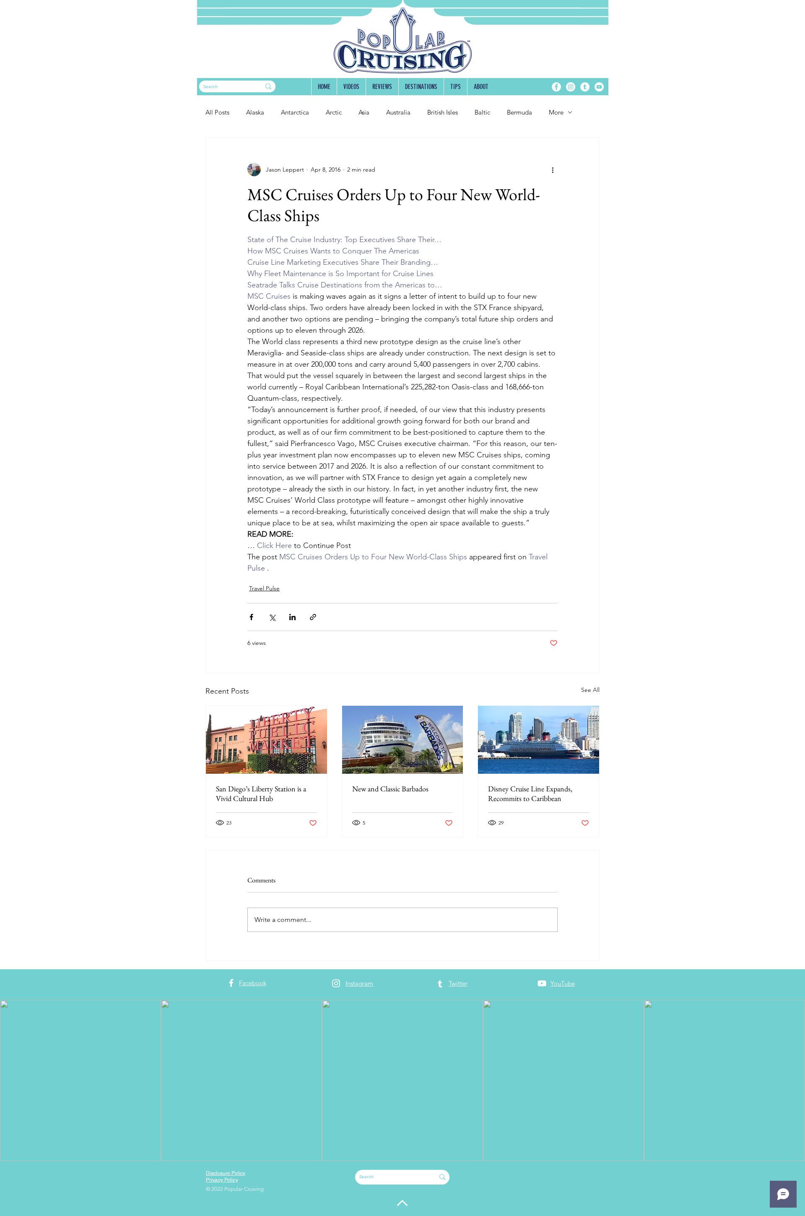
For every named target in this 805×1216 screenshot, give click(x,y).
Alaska (255, 112)
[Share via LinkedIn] (292, 617)
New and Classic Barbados (390, 788)
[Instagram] (570, 86)
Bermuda (519, 112)
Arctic (334, 112)
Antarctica (295, 112)
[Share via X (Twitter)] (272, 617)
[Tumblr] (584, 86)
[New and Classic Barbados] (402, 740)
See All (590, 690)
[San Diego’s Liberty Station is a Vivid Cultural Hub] (266, 740)
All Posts (217, 112)
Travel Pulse (264, 588)
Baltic (482, 112)
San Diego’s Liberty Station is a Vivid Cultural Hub (261, 793)
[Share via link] (313, 617)
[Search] (268, 86)
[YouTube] (599, 86)
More (556, 112)
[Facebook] (556, 86)
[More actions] (553, 169)
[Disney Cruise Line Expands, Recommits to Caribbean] (538, 740)
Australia (398, 112)
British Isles (442, 112)
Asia (363, 112)
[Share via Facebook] (251, 617)
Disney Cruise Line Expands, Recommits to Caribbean (530, 793)
